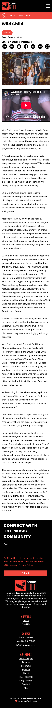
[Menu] (48, 6)
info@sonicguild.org (26, 645)
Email (6, 544)
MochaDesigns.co (29, 701)
